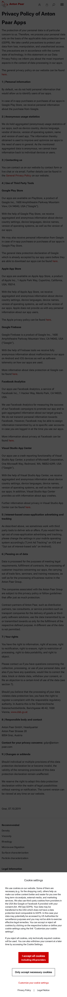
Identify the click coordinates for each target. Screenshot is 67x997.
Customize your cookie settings (33, 982)
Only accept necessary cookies (33, 972)
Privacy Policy (24, 990)
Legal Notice (43, 990)
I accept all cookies (33, 957)
